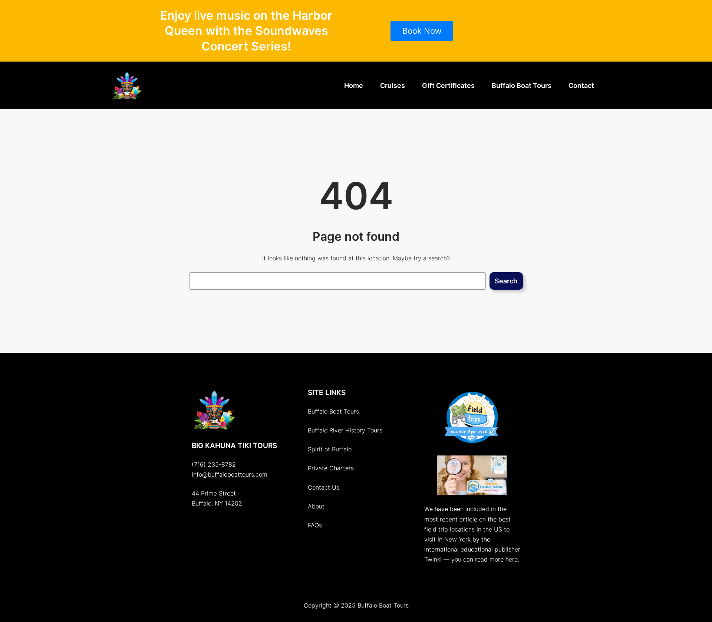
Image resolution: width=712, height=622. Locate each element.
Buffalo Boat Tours (333, 411)
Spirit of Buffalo (330, 449)
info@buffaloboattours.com (229, 474)
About (316, 506)
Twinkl (433, 559)
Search (506, 281)
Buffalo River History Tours (345, 430)
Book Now (421, 30)
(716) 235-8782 (214, 464)
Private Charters (331, 468)
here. (512, 559)
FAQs (315, 525)
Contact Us (323, 487)
